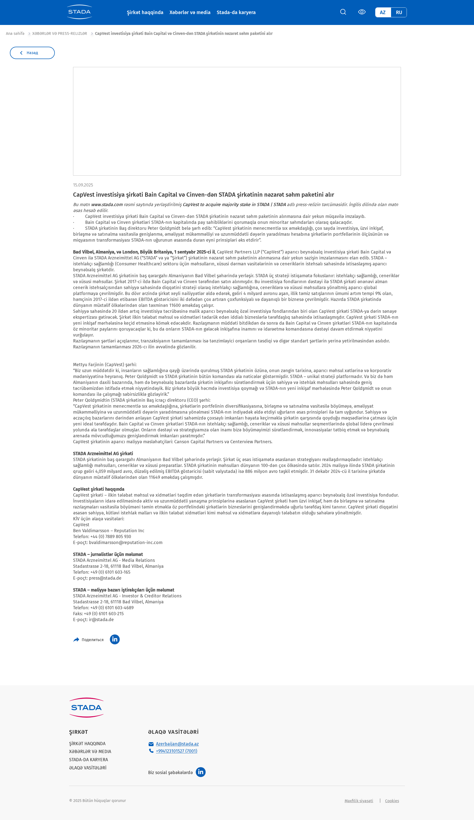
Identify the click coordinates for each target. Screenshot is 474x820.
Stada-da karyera (236, 12)
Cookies (392, 801)
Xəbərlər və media (190, 12)
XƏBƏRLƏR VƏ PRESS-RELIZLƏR (59, 33)
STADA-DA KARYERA (88, 759)
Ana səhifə (15, 33)
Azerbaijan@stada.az (177, 744)
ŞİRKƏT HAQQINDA (87, 743)
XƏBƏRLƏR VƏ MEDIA (90, 751)
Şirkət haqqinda (145, 12)
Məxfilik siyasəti (359, 801)
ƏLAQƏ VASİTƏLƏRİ (87, 768)
